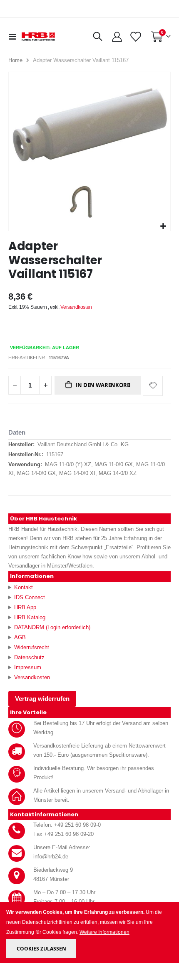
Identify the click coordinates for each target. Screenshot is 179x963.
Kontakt (23, 587)
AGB (20, 637)
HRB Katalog (29, 617)
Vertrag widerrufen (42, 698)
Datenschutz (29, 657)
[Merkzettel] (135, 37)
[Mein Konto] (117, 37)
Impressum (27, 667)
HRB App (25, 607)
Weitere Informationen (104, 932)
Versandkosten (76, 307)
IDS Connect (29, 597)
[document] (90, 932)
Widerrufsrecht (31, 647)
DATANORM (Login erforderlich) (52, 627)
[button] (163, 226)
